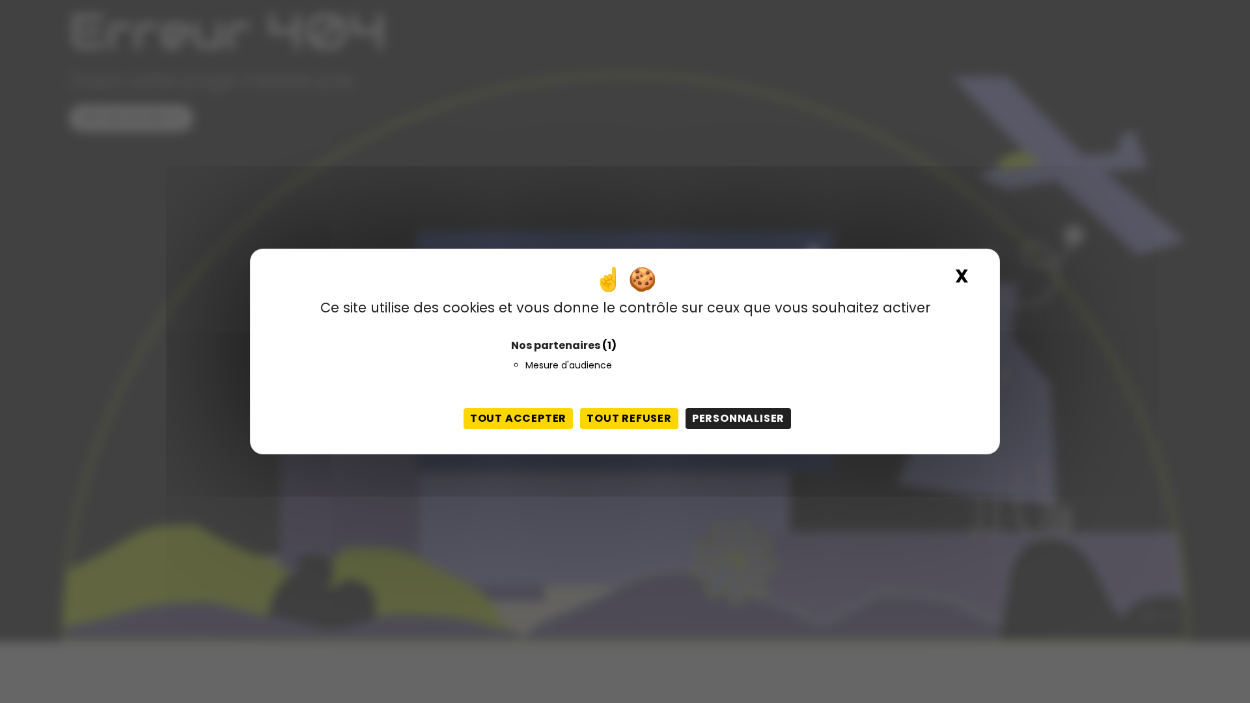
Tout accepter (518, 418)
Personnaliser (738, 418)
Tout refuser (629, 418)
